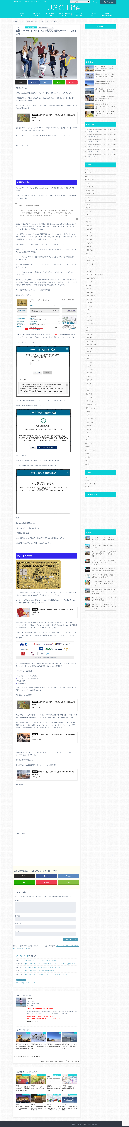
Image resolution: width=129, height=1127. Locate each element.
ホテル (87, 197)
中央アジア (89, 394)
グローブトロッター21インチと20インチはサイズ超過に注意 (104, 599)
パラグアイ (90, 369)
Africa (93, 14)
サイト (17, 931)
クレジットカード (22, 956)
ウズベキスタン (91, 397)
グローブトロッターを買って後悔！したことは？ (104, 546)
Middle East (64, 14)
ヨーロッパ (89, 285)
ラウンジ (87, 201)
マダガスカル (91, 243)
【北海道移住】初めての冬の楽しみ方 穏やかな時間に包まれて (105, 75)
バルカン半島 (90, 260)
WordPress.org (89, 487)
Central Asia (78, 14)
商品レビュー (89, 443)
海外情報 (87, 457)
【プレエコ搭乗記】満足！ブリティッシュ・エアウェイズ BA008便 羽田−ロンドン (104, 583)
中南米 (88, 330)
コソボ (89, 267)
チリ (88, 359)
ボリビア (89, 380)
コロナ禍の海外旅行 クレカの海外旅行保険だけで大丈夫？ (42, 967)
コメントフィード (90, 484)
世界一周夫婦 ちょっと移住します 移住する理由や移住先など (105, 90)
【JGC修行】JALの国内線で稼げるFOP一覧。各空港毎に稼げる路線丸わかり (103, 569)
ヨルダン (89, 429)
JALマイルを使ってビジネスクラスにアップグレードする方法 (59, 1061)
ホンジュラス (91, 383)
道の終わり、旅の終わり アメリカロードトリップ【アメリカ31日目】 (105, 106)
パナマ (89, 366)
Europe (36, 14)
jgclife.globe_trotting (32, 1021)
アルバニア (90, 264)
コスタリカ (90, 352)
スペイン (89, 306)
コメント (19, 901)
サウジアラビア (91, 418)
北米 (87, 432)
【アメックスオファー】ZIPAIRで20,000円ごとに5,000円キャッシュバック (47, 974)
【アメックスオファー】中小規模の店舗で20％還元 (40, 971)
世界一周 (87, 204)
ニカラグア (90, 362)
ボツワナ (89, 239)
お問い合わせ (109, 2)
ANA (86, 169)
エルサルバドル (91, 345)
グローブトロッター (91, 187)
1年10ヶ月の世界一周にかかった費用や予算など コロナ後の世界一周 (103, 576)
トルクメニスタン (92, 404)
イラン (89, 415)
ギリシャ (89, 299)
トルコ (89, 425)
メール (18, 923)
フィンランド (91, 323)
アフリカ (88, 222)
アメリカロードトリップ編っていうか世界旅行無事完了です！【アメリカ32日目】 (105, 98)
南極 (88, 390)
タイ (88, 215)
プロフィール (95, 2)
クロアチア (90, 302)
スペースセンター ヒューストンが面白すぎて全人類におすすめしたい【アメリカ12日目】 (104, 562)
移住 (86, 460)
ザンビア (89, 229)
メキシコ (89, 387)
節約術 (87, 464)
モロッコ (89, 246)
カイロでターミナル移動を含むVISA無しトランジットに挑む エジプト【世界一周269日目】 (104, 591)
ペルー (89, 376)
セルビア (89, 271)
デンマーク (90, 313)
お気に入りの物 (89, 180)
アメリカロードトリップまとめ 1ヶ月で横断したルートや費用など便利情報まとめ (105, 68)
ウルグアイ (90, 337)
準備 (87, 439)
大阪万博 (87, 446)
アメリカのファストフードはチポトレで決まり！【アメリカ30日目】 (105, 113)
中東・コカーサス (91, 408)
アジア (88, 208)
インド (89, 211)
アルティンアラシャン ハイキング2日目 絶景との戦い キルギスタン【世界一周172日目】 (104, 606)
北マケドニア (91, 281)
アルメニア (90, 411)
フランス (89, 327)
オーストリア (91, 295)
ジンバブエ (90, 232)
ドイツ (89, 316)
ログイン (87, 477)
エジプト (89, 225)
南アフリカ (90, 250)
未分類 (87, 453)
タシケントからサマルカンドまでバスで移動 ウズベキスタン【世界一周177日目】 (104, 554)
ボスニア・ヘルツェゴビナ (95, 274)
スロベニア (90, 309)
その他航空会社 (89, 190)
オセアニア (89, 253)
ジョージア (90, 422)
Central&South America (107, 14)
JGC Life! (83, 1124)
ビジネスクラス (89, 194)
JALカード (88, 173)
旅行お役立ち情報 (90, 450)
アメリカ (89, 436)
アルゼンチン (91, 334)
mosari (29, 999)
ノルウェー (90, 320)
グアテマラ (90, 348)
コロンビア (90, 355)
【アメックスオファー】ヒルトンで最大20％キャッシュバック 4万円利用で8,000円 (50, 964)
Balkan (50, 14)
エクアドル (90, 341)
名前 (17, 916)
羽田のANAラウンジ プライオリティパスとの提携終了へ (42, 960)
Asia (22, 14)
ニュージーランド (92, 257)
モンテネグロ (91, 278)
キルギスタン (91, 401)
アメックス (20, 982)
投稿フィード (89, 481)
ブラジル (89, 373)
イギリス (89, 288)
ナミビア (89, 236)
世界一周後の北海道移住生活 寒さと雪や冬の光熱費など (105, 82)
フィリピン (90, 218)
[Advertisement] (46, 162)
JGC (86, 176)
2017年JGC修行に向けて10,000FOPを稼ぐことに (30, 1056)
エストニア (90, 292)
